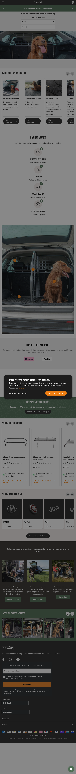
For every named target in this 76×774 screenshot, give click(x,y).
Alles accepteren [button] (56, 393)
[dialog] (38, 387)
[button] (18, 393)
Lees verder (23, 388)
